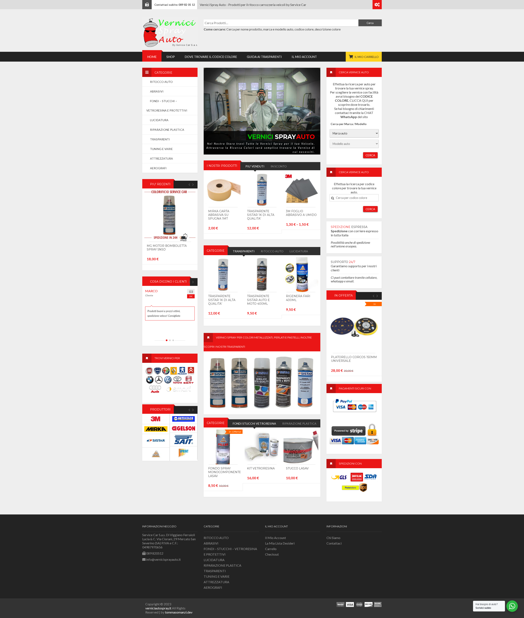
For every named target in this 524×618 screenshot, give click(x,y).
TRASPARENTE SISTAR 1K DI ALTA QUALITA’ (260, 214)
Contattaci (334, 543)
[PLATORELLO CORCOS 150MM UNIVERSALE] (354, 327)
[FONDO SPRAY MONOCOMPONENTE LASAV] (223, 447)
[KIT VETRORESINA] (262, 447)
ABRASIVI (211, 543)
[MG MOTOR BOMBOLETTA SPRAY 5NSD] (169, 216)
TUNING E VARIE (216, 576)
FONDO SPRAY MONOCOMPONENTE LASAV (224, 472)
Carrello (271, 549)
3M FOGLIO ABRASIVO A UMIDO (301, 213)
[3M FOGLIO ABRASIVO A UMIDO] (300, 189)
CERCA (370, 155)
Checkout (272, 554)
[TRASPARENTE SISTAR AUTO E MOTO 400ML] (262, 274)
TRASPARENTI (215, 571)
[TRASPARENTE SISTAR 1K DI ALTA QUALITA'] (262, 189)
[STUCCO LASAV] (300, 447)
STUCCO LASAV (297, 468)
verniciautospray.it (158, 608)
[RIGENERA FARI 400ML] (300, 274)
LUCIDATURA (214, 560)
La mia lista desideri (280, 543)
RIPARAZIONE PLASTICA (222, 565)
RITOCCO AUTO (216, 538)
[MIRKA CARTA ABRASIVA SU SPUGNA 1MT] (223, 189)
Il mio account (275, 538)
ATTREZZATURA (216, 582)
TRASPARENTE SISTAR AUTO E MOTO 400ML (258, 299)
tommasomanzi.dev (178, 612)
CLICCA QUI (359, 100)
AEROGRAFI (213, 587)
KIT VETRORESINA (261, 468)
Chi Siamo (333, 538)
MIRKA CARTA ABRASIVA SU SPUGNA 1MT (218, 214)
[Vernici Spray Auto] (170, 32)
